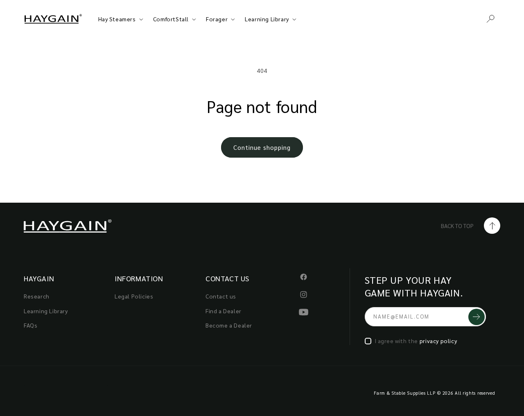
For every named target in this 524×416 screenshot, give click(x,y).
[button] (490, 19)
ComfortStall (171, 19)
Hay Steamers (117, 19)
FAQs (30, 325)
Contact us (221, 296)
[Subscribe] (477, 316)
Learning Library (267, 19)
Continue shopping (262, 147)
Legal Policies (134, 296)
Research (37, 296)
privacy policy (438, 340)
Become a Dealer (229, 325)
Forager (217, 19)
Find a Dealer (224, 310)
